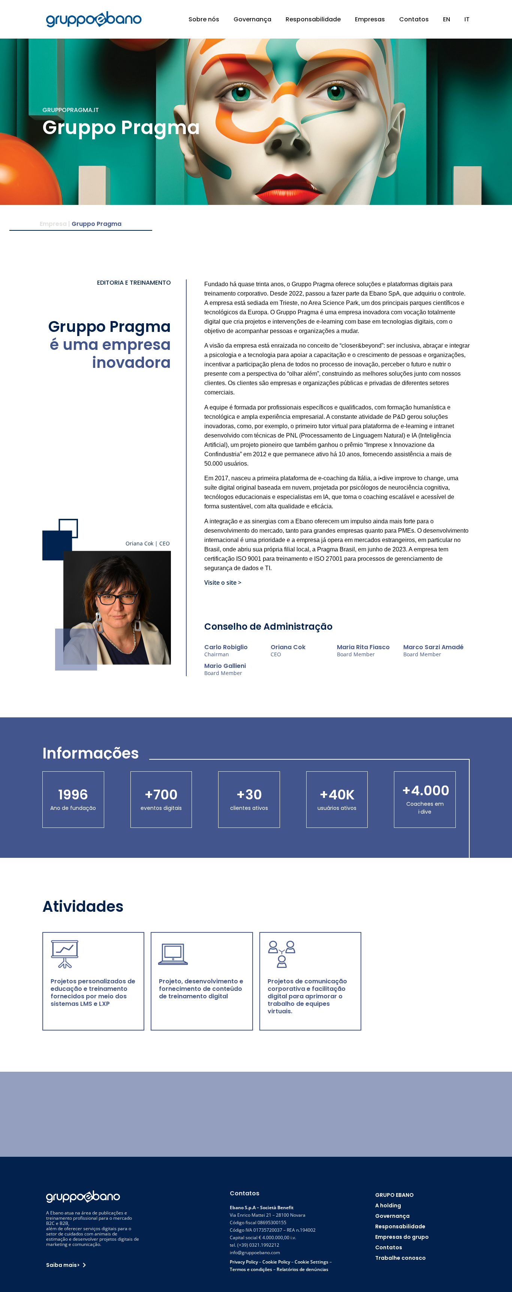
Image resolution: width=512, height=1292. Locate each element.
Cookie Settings (311, 1262)
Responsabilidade (313, 19)
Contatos (414, 19)
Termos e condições (251, 1269)
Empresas (370, 19)
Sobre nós (204, 19)
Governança (252, 19)
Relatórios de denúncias (302, 1269)
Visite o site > (222, 582)
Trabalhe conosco (400, 1258)
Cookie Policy (276, 1262)
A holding (388, 1205)
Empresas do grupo (402, 1237)
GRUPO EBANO (394, 1195)
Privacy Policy (244, 1262)
